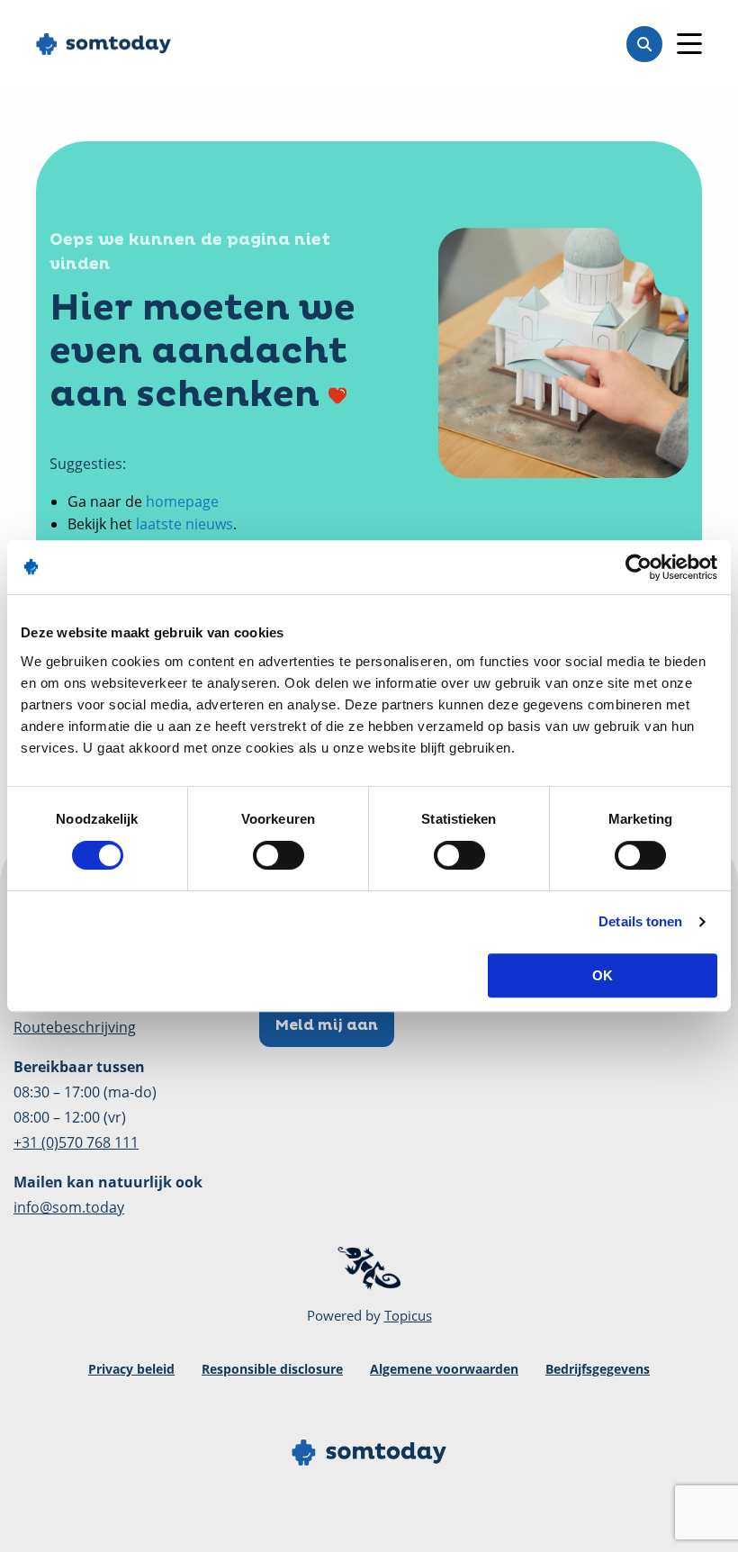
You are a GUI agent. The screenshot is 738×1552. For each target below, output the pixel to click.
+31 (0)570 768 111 (76, 1142)
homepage (182, 501)
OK (602, 975)
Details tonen (640, 921)
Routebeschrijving (75, 1027)
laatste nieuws (184, 524)
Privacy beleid (131, 1368)
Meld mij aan (326, 1025)
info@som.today (69, 1207)
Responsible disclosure (272, 1368)
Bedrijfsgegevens (597, 1368)
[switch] (278, 855)
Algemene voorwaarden (444, 1368)
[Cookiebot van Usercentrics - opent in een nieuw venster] (638, 567)
